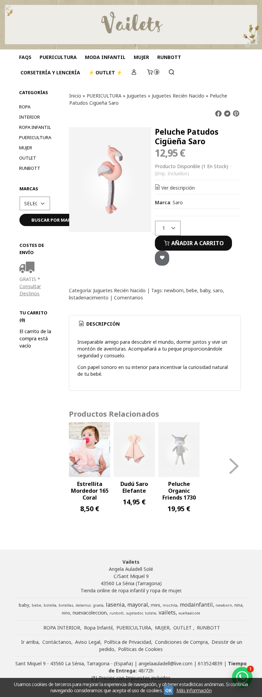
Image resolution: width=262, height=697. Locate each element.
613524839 (210, 663)
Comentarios (128, 297)
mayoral (137, 604)
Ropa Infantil (35, 127)
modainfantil (196, 604)
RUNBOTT (169, 57)
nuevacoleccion (90, 612)
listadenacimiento (88, 297)
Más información (194, 690)
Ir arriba (30, 642)
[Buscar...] (171, 72)
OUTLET (27, 158)
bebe (191, 290)
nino (66, 613)
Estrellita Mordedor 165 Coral (89, 490)
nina (238, 605)
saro (218, 290)
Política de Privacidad (127, 642)
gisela (98, 605)
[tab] (99, 324)
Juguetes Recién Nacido (119, 290)
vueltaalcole (189, 613)
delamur (82, 605)
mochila (170, 605)
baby (205, 290)
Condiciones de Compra (181, 642)
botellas (66, 605)
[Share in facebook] (218, 114)
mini (155, 605)
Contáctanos (56, 642)
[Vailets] (131, 24)
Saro (178, 202)
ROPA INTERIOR (29, 112)
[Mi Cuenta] (134, 72)
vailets (167, 612)
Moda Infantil (105, 57)
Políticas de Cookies (140, 649)
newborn (174, 290)
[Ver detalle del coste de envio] (28, 268)
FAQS (25, 57)
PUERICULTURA (58, 57)
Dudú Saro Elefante (134, 487)
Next (234, 466)
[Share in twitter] (227, 114)
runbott (116, 613)
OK (168, 690)
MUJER (141, 57)
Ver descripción (178, 187)
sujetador (134, 613)
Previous (76, 466)
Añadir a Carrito (197, 243)
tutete (150, 613)
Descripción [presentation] (102, 324)
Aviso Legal (87, 642)
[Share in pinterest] (236, 114)
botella (50, 605)
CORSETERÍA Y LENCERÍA (50, 72)
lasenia (115, 604)
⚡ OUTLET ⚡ (105, 72)
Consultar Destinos (30, 290)
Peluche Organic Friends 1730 (179, 490)
